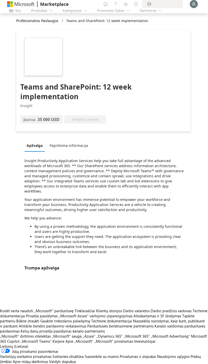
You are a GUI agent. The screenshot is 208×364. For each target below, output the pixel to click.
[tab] (35, 145)
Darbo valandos (136, 310)
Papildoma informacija (69, 145)
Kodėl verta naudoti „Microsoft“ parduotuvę (37, 310)
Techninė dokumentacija (111, 320)
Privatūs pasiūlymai (42, 315)
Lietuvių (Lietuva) (14, 346)
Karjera (58, 341)
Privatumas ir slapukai (138, 356)
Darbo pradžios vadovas (171, 310)
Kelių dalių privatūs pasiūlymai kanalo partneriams (63, 331)
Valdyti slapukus (62, 361)
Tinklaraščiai (85, 310)
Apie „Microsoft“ (79, 341)
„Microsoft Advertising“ (170, 336)
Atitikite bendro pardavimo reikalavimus (52, 325)
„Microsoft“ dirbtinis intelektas (25, 336)
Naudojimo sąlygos (173, 356)
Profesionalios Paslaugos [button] (37, 20)
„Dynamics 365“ (109, 336)
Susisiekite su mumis (102, 356)
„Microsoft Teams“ (36, 341)
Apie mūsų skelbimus (30, 361)
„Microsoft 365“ (137, 336)
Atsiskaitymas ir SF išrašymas (157, 315)
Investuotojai (144, 341)
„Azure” (89, 336)
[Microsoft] (20, 4)
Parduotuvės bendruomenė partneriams (120, 325)
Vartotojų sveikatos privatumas (25, 356)
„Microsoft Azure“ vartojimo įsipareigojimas (96, 315)
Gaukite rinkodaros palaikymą (65, 320)
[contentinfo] (63, 21)
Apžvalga (35, 145)
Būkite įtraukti (27, 320)
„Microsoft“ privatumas (113, 341)
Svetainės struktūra (68, 356)
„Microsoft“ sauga (67, 336)
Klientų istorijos (109, 310)
